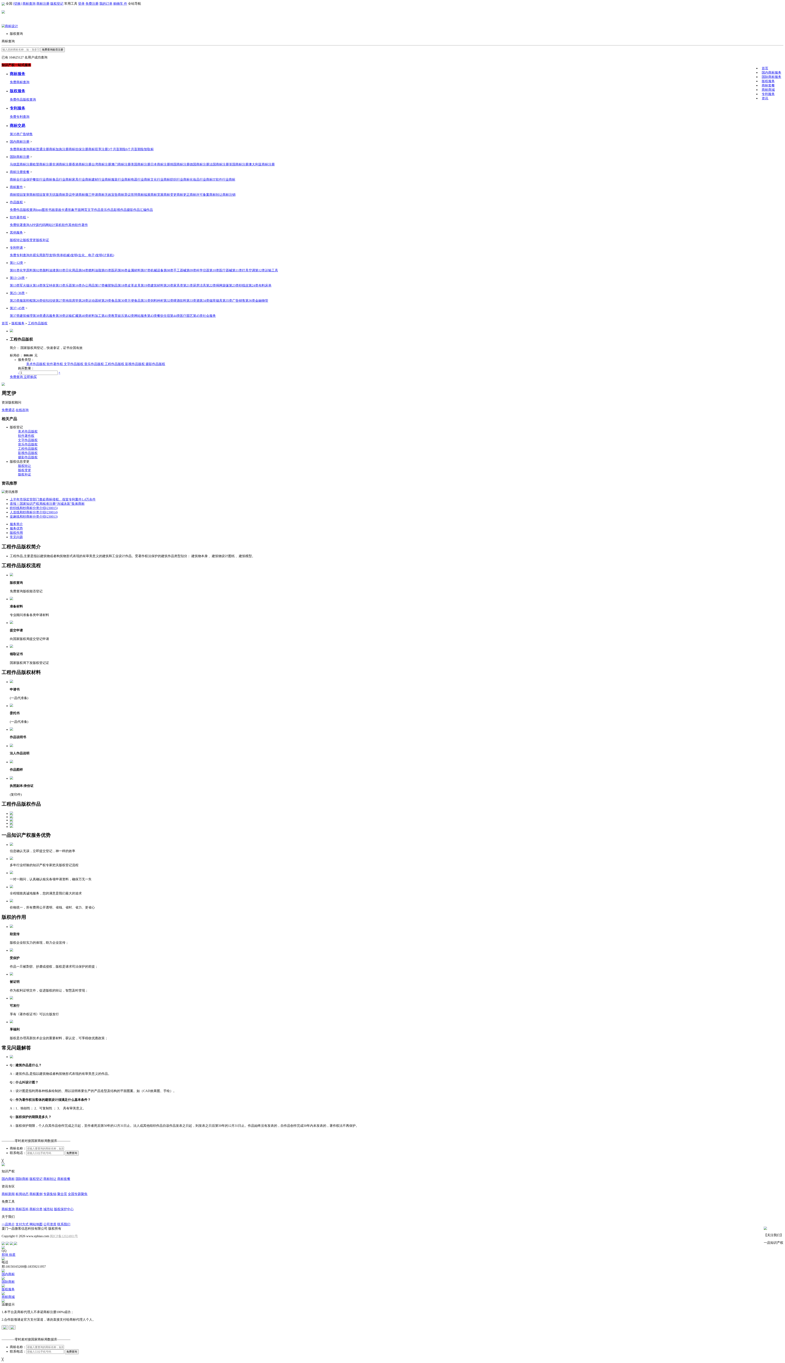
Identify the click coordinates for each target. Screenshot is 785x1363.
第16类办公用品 (83, 285)
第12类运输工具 (266, 270)
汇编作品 (146, 209)
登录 (81, 3)
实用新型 (42, 255)
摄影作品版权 (155, 364)
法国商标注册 (219, 164)
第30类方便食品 (129, 300)
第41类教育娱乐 (112, 315)
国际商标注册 (19, 157)
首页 (765, 68)
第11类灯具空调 (243, 270)
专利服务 (768, 94)
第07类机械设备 (152, 270)
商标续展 (143, 194)
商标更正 (183, 194)
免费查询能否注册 (52, 49)
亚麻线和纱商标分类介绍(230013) (34, 516)
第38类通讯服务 (44, 315)
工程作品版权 (37, 323)
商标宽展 (157, 194)
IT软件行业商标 (224, 179)
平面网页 (80, 209)
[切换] (17, 3)
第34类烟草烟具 (211, 300)
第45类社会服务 (204, 315)
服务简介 (16, 524)
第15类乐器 (64, 285)
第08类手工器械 (175, 270)
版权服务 (768, 81)
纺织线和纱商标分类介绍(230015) (34, 508)
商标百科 (22, 1209)
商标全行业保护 (21, 179)
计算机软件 (60, 225)
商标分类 (36, 1209)
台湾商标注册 (101, 164)
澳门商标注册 (121, 164)
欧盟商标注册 (42, 164)
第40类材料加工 (89, 315)
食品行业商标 (62, 179)
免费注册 (92, 3)
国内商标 (8, 1179)
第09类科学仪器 (197, 270)
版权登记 (56, 3)
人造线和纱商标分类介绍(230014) (34, 512)
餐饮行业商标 (42, 179)
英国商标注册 (239, 164)
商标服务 (17, 74)
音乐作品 (107, 209)
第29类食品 (109, 300)
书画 (51, 209)
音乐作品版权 (94, 364)
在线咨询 (22, 410)
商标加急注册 (59, 149)
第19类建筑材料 (152, 285)
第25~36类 (17, 293)
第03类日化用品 (67, 270)
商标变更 (170, 194)
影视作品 (120, 209)
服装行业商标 (121, 179)
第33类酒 (193, 300)
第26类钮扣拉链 (44, 300)
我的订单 (105, 3)
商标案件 (16, 187)
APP (32, 225)
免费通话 (8, 410)
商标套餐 (768, 85)
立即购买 (30, 377)
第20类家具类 (173, 285)
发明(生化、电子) (83, 255)
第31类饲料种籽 (152, 300)
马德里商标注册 (21, 164)
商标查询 (29, 3)
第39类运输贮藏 (67, 315)
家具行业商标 (82, 179)
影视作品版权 (135, 364)
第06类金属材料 (129, 270)
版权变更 (29, 240)
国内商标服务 (771, 72)
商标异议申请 (68, 194)
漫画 (58, 209)
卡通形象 (67, 209)
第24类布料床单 (260, 285)
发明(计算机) (105, 255)
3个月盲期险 (117, 149)
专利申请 (16, 247)
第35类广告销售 (21, 134)
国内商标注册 (19, 141)
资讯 (765, 98)
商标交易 (17, 125)
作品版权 (16, 202)
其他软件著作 (78, 225)
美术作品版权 (36, 364)
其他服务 (16, 232)
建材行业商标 (101, 179)
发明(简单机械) (60, 255)
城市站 (48, 1209)
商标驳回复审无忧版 (44, 194)
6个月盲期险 (135, 149)
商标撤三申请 (88, 194)
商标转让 (215, 194)
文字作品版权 (73, 364)
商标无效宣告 (108, 194)
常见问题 (16, 537)
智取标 (149, 149)
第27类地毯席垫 (67, 300)
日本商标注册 (160, 164)
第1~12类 (16, 262)
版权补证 (42, 240)
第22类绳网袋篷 (217, 285)
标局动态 (22, 1194)
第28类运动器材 (89, 300)
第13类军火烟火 (21, 285)
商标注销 (229, 194)
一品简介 (8, 1224)
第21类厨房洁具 (194, 285)
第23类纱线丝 (239, 285)
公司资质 (49, 1224)
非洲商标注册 (62, 164)
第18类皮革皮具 (129, 285)
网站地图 (36, 1224)
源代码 (40, 225)
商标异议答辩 (127, 194)
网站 (48, 225)
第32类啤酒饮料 (175, 300)
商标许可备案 (199, 194)
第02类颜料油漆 (44, 270)
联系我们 (63, 1224)
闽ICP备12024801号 (64, 1236)
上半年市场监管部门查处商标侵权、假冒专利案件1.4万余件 (53, 499)
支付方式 (22, 1224)
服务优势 (16, 528)
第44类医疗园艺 (181, 315)
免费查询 (17, 377)
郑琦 (5, 1254)
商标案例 (36, 1194)
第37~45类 (17, 308)
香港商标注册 (82, 164)
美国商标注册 (140, 164)
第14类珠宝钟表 (44, 285)
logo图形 (42, 209)
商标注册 (42, 3)
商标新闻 (8, 1194)
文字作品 (94, 209)
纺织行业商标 (180, 179)
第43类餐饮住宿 (158, 315)
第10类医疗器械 (220, 270)
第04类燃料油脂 (89, 270)
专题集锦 (49, 1194)
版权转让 (16, 240)
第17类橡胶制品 (106, 285)
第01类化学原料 (21, 270)
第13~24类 (17, 278)
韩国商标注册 (180, 164)
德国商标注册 (199, 164)
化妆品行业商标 (201, 179)
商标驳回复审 (19, 194)
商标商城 (768, 89)
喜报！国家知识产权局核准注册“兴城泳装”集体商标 (47, 503)
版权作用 (16, 532)
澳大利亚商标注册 (262, 164)
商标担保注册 (78, 149)
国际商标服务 (771, 77)
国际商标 (22, 1179)
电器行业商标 (140, 179)
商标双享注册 (98, 149)
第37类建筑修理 (21, 315)
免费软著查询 (19, 225)
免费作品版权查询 (23, 99)
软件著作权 (18, 217)
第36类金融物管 (256, 300)
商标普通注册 (39, 149)
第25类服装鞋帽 (21, 300)
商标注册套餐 (19, 172)
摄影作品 (133, 209)
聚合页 (62, 1194)
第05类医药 (109, 270)
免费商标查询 (19, 82)
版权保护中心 (64, 1209)
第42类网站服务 (135, 315)
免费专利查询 (19, 116)
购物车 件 (120, 3)
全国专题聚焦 (77, 1194)
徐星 (12, 1254)
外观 (32, 255)
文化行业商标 (160, 179)
